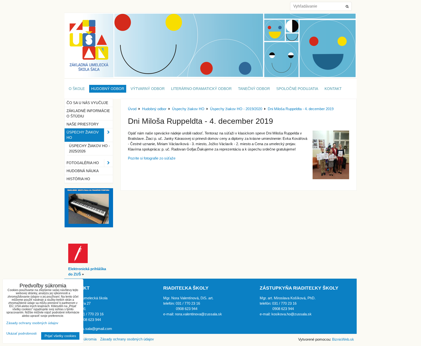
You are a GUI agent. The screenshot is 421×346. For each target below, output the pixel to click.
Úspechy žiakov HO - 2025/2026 (89, 148)
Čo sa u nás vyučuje (87, 103)
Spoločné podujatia (297, 89)
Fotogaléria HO (83, 163)
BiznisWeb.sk (343, 339)
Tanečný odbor (254, 89)
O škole (77, 89)
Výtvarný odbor (148, 89)
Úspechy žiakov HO (83, 135)
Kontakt (333, 89)
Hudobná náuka (83, 171)
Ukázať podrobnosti (21, 333)
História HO (78, 179)
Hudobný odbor (107, 89)
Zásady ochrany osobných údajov (127, 339)
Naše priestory (83, 124)
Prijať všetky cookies (60, 336)
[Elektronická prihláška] (78, 262)
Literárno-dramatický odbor (201, 89)
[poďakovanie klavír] (89, 226)
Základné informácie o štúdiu (88, 113)
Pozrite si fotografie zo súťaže (151, 158)
